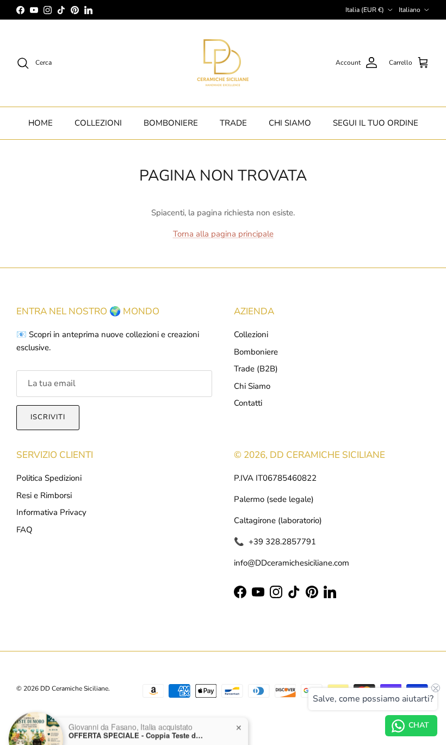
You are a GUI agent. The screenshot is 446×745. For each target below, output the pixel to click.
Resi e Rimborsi (44, 495)
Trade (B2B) (256, 368)
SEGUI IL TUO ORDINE (375, 122)
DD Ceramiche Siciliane (74, 688)
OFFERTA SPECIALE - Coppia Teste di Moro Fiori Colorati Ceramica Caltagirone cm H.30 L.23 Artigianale (137, 713)
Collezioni (251, 334)
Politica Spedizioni (49, 478)
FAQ (24, 529)
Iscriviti (47, 417)
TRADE (233, 122)
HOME (40, 122)
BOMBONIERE (171, 122)
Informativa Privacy (51, 512)
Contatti (248, 403)
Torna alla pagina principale (223, 233)
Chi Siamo (252, 386)
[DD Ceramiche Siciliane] (223, 63)
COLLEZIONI (98, 122)
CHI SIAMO (290, 122)
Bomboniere (256, 351)
